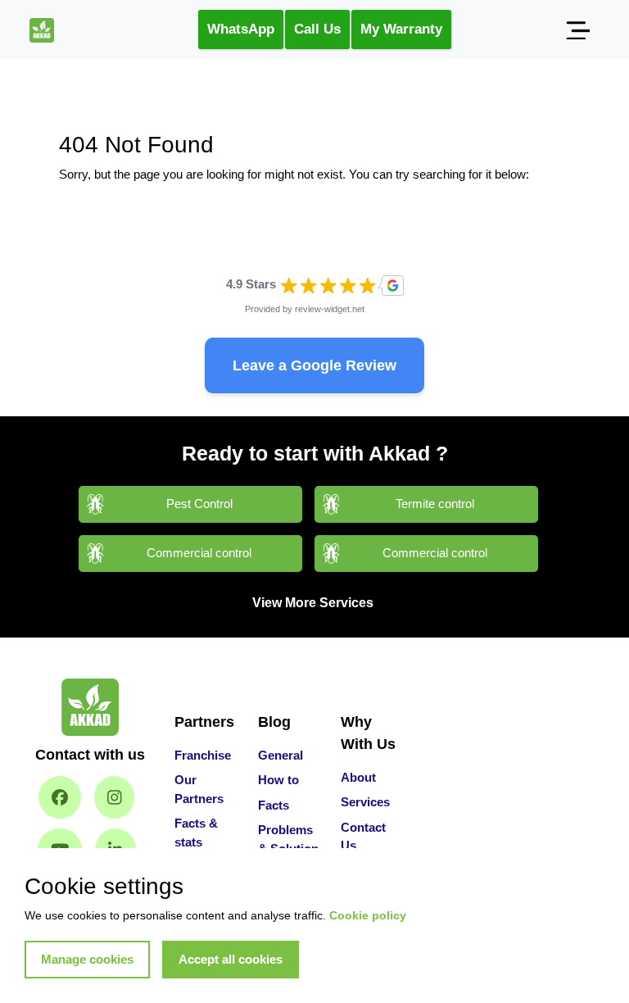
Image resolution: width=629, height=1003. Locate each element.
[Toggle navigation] (577, 29)
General (280, 755)
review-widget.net (329, 309)
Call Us (317, 29)
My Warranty (401, 29)
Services (365, 802)
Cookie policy (367, 915)
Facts (273, 805)
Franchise (202, 755)
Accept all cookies (231, 959)
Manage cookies (87, 959)
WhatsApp (240, 29)
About (358, 777)
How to (278, 780)
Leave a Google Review (314, 365)
